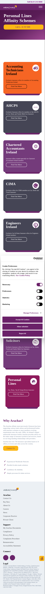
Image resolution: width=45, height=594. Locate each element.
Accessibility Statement (12, 546)
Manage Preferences (31, 313)
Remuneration (8, 542)
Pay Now (6, 502)
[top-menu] (40, 6)
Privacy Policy (8, 535)
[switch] (40, 291)
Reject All (22, 333)
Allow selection (22, 326)
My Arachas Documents (12, 528)
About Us (6, 505)
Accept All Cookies (22, 320)
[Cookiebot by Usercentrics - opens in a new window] (33, 258)
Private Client (8, 520)
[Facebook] (5, 557)
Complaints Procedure (11, 539)
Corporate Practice (10, 516)
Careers (6, 509)
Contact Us (11, 448)
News (5, 513)
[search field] (33, 7)
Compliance (7, 532)
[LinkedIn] (12, 557)
